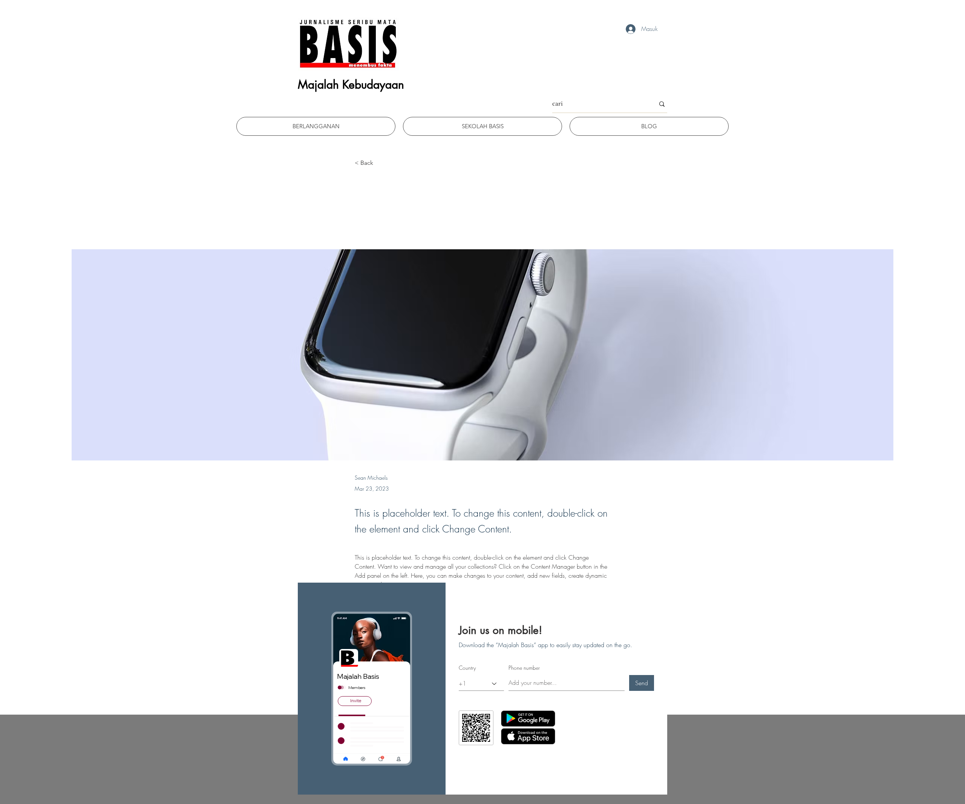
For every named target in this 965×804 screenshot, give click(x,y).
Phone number (524, 668)
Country (467, 668)
